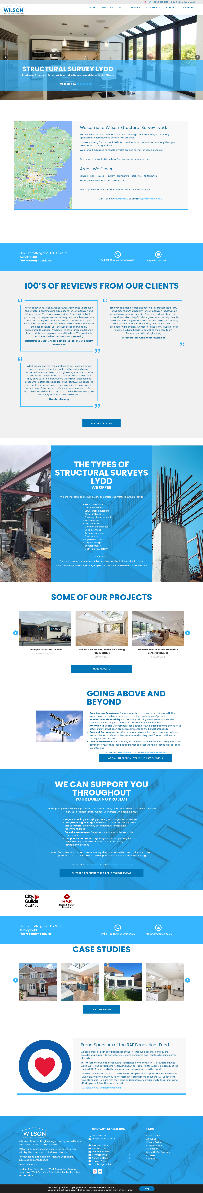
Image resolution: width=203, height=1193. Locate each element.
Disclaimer (152, 1148)
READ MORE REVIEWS (101, 423)
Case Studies (153, 1135)
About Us (151, 1138)
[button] (15, 632)
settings (128, 1190)
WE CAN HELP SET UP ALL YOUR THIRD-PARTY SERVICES (135, 758)
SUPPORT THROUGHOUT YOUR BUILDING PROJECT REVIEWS (101, 873)
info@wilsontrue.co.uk (183, 2)
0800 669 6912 (161, 2)
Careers (150, 1155)
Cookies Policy (154, 1145)
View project (38, 975)
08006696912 (84, 84)
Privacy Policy (153, 1142)
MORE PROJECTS (101, 668)
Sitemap (150, 1158)
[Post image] (38, 982)
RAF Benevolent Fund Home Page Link (101, 1087)
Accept (146, 1188)
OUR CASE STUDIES (101, 1009)
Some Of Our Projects (158, 1152)
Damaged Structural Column (45, 649)
